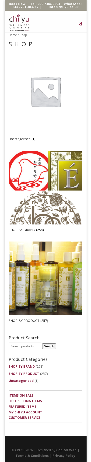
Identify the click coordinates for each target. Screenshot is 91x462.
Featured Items (22, 406)
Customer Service (25, 417)
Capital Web (66, 450)
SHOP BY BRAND (22, 366)
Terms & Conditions (32, 455)
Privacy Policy (63, 455)
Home (13, 35)
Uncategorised (21, 380)
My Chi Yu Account (25, 412)
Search (49, 346)
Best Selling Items (25, 401)
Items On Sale (21, 395)
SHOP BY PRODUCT (24, 373)
